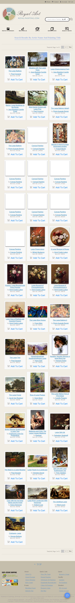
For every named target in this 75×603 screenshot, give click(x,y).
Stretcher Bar (29, 591)
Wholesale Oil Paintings (48, 580)
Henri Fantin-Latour (61, 252)
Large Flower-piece (37, 249)
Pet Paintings (63, 582)
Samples (61, 580)
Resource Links (45, 588)
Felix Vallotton (61, 473)
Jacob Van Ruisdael (16, 398)
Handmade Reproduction (48, 582)
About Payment (30, 577)
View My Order (46, 574)
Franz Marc (38, 323)
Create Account (64, 591)
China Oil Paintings (47, 585)
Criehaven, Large (15, 533)
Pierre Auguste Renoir (61, 111)
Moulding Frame (30, 588)
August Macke (61, 149)
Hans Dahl (38, 361)
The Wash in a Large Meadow (15, 470)
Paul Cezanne (16, 74)
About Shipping (30, 580)
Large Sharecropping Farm (60, 69)
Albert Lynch (61, 505)
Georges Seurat (38, 473)
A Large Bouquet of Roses (60, 249)
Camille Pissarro (61, 398)
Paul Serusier (16, 473)
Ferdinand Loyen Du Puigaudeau (16, 434)
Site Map (43, 591)
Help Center (29, 582)
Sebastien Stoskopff (61, 435)
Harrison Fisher (61, 361)
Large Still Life (60, 432)
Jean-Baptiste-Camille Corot (38, 73)
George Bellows (16, 536)
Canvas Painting (37, 146)
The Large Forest (15, 395)
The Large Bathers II (60, 320)
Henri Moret (38, 398)
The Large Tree (15, 357)
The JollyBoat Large (60, 502)
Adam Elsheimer (16, 505)
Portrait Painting (46, 577)
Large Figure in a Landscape (37, 470)
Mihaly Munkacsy (39, 252)
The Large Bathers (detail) (60, 108)
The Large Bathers (15, 71)
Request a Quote (64, 574)
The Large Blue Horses (37, 320)
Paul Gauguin (16, 361)
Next (70, 47)
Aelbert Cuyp (38, 505)
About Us (28, 574)
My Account (63, 588)
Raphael (39, 435)
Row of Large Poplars (37, 395)
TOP (39, 564)
